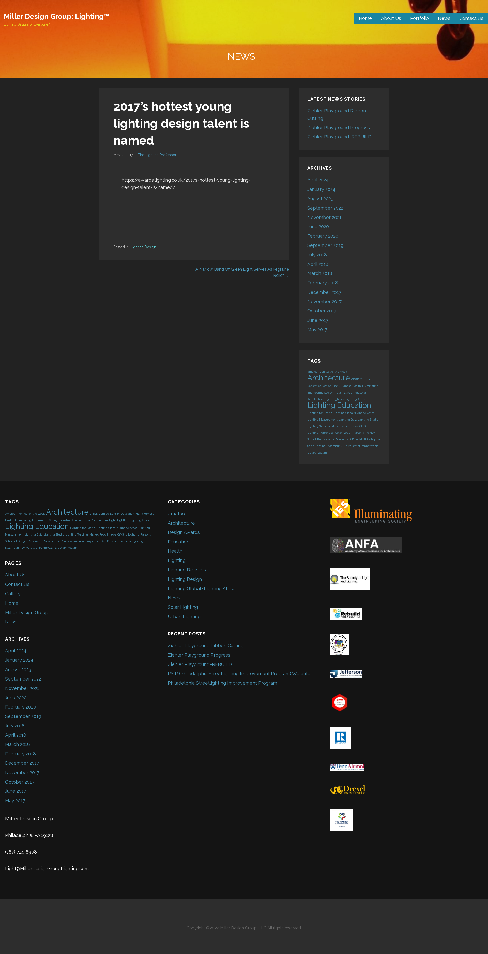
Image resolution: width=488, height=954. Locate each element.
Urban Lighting (184, 616)
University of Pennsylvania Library (44, 547)
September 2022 (325, 208)
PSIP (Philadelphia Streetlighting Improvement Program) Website (239, 673)
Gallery (13, 593)
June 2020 (318, 226)
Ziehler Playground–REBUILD (339, 136)
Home (365, 18)
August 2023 (320, 198)
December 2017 (324, 292)
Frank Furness (342, 385)
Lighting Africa (355, 399)
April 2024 (318, 179)
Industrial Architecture (93, 520)
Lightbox (338, 399)
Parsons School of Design (336, 432)
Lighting (177, 560)
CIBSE (355, 379)
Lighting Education (339, 405)
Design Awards (184, 532)
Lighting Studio (368, 419)
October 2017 (322, 310)
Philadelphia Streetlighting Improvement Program (222, 683)
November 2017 (324, 301)
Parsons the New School (43, 541)
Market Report (340, 426)
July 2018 (317, 254)
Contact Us (471, 18)
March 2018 (319, 273)
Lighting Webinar (318, 426)
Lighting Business (187, 569)
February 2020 (322, 236)
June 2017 (317, 320)
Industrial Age (343, 392)
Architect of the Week (333, 371)
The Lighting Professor (157, 155)
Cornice (365, 379)
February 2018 (322, 282)
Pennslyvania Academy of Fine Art (339, 439)
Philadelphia (371, 439)
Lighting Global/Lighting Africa (354, 412)
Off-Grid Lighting (128, 534)
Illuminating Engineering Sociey (36, 520)
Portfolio (419, 18)
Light (328, 399)
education (324, 385)
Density (312, 385)
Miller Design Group (26, 612)
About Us (391, 18)
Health (356, 385)
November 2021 (324, 217)
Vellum (322, 452)
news (354, 426)
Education (178, 541)
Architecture (328, 377)
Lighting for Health (319, 412)
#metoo (312, 371)
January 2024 (321, 189)
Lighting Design (143, 247)
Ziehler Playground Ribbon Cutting (205, 645)
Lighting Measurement (322, 419)
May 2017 (317, 329)
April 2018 (317, 264)
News (444, 18)
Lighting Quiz (348, 419)
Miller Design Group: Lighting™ (56, 16)
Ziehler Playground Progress (338, 127)
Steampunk (334, 445)
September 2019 (325, 245)
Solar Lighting (316, 445)
